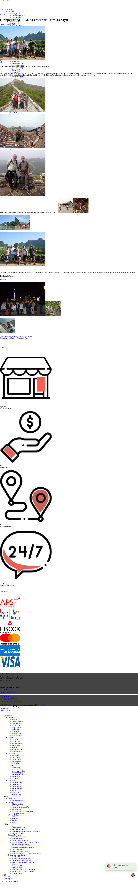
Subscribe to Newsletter (7, 693)
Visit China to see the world (21, 851)
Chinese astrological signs (20, 844)
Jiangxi (14, 747)
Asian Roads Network (11, 700)
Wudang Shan (16, 734)
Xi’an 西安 (15, 755)
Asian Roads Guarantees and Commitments (26, 831)
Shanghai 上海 (17, 739)
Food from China (17, 838)
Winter (14, 822)
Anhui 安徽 (16, 745)
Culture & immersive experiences (22, 806)
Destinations (8, 9)
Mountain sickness (18, 873)
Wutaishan (15, 23)
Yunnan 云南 (16, 795)
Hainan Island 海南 (18, 772)
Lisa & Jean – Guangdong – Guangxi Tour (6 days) (16, 336)
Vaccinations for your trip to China (23, 871)
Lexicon (14, 864)
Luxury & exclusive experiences (22, 811)
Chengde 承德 (17, 17)
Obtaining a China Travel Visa (22, 860)
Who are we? (8, 696)
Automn (14, 820)
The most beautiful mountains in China (24, 846)
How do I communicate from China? (24, 862)
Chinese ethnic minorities (20, 840)
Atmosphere (12, 802)
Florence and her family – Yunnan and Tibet (14, 338)
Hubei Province (17, 788)
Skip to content (5, 1)
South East (11, 766)
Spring (14, 817)
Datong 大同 (16, 725)
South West (11, 780)
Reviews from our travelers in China (9, 14)
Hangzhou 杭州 (17, 743)
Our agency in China (18, 828)
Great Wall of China (18, 15)
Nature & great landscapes (20, 808)
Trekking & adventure (19, 813)
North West (11, 753)
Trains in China (17, 868)
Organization (12, 798)
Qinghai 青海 (16, 759)
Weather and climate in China (21, 858)
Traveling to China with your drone (23, 869)
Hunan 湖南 (16, 70)
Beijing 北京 (16, 13)
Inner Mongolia (17, 735)
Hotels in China (17, 857)
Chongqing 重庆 (17, 76)
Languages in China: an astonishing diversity (26, 853)
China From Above (18, 849)
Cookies (42, 705)
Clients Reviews (17, 833)
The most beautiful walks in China (23, 848)
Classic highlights (17, 804)
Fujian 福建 (16, 61)
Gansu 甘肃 (16, 757)
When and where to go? (15, 815)
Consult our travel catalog (8, 25)
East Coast (11, 737)
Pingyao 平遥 (16, 728)
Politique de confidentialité (12, 701)
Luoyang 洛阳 (17, 25)
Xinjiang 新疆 (16, 762)
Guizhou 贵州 (16, 786)
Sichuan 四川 (16, 790)
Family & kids (16, 809)
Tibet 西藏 (15, 764)
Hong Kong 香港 (17, 68)
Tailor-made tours (17, 800)
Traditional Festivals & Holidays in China (25, 842)
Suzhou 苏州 (16, 741)
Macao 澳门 (16, 72)
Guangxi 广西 (16, 784)
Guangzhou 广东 (17, 64)
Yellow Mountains (18, 751)
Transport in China (18, 866)
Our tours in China (10, 698)
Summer (14, 112)
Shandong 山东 (17, 749)
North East (11, 11)
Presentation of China (19, 837)
